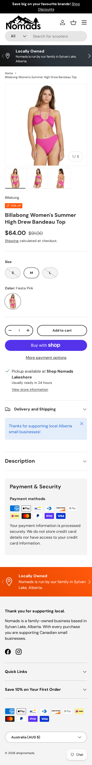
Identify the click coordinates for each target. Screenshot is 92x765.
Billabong (12, 197)
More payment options (46, 357)
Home (9, 73)
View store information (30, 389)
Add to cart (62, 330)
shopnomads (25, 753)
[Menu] (84, 22)
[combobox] (46, 36)
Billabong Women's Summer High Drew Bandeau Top (41, 77)
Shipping (12, 241)
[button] (73, 22)
